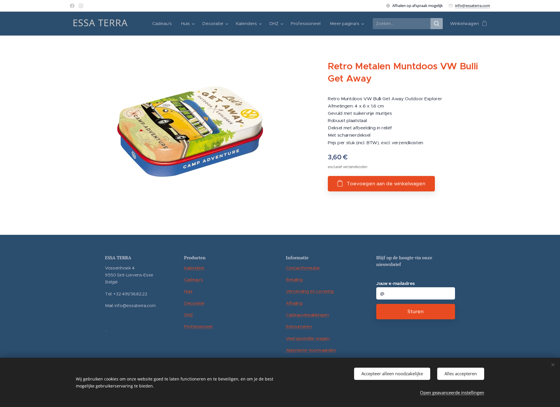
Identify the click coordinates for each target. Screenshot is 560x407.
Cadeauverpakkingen (307, 315)
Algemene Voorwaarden (311, 350)
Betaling (294, 279)
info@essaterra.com (472, 5)
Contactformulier (303, 268)
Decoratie (194, 303)
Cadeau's (193, 279)
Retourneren (299, 326)
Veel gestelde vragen (308, 338)
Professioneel (198, 326)
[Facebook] (72, 6)
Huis (188, 291)
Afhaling (294, 303)
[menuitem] (163, 23)
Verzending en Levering (310, 291)
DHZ (188, 315)
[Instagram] (81, 6)
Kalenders (194, 268)
